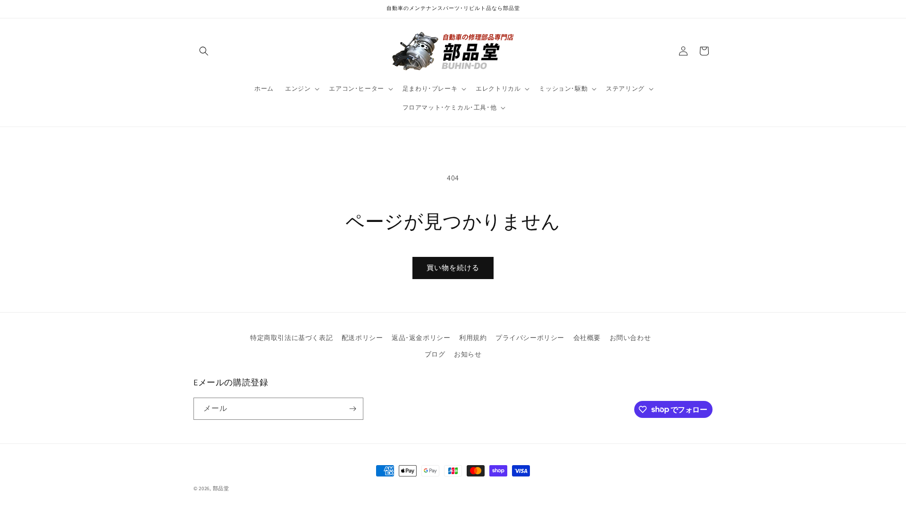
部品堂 (221, 488)
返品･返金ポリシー (421, 337)
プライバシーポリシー (529, 337)
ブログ (435, 354)
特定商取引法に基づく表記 (291, 337)
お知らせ (467, 354)
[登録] (352, 409)
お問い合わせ (630, 337)
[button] (203, 51)
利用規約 (473, 337)
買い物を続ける (453, 267)
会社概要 (587, 337)
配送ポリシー (362, 337)
